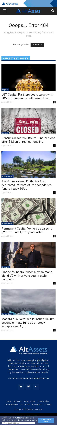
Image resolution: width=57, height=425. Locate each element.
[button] (4, 11)
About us (17, 401)
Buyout (5, 90)
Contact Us (36, 404)
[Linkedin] (21, 386)
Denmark (5, 267)
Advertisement (12, 404)
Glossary (47, 404)
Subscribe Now (46, 420)
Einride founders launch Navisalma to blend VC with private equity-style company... (26, 275)
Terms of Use (29, 401)
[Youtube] (36, 386)
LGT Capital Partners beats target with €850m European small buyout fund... (27, 96)
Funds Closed (7, 176)
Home (8, 401)
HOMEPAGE (37, 45)
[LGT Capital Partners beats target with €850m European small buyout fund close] (28, 77)
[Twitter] (28, 386)
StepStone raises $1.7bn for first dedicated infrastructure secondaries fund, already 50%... (26, 185)
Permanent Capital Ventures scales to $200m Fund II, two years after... (26, 230)
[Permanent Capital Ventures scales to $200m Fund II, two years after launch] (28, 211)
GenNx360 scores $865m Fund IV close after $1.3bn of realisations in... (28, 139)
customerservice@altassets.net (34, 378)
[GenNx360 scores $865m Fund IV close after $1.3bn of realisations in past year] (28, 121)
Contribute (25, 404)
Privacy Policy (43, 401)
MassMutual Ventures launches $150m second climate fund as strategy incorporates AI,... (28, 322)
